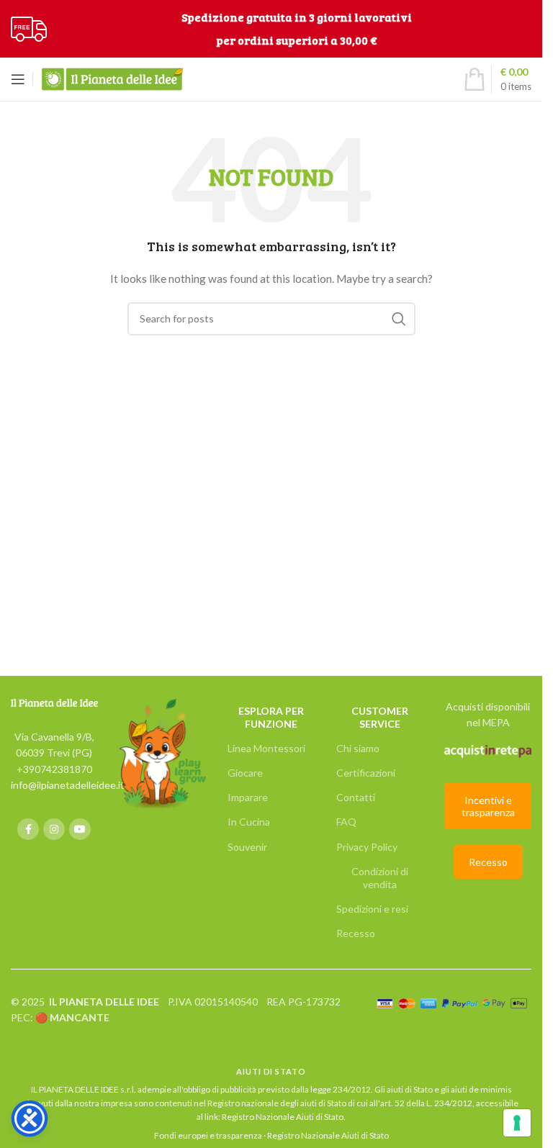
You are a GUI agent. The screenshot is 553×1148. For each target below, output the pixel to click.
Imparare (248, 797)
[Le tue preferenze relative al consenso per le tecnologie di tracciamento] (517, 1122)
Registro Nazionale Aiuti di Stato (282, 1116)
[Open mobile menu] (18, 79)
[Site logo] (29, 28)
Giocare (245, 773)
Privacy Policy (366, 847)
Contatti (355, 797)
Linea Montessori (266, 748)
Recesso (355, 933)
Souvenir (247, 847)
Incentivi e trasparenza (488, 806)
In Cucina (249, 821)
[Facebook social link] (28, 829)
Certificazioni (365, 773)
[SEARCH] (398, 318)
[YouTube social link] (80, 829)
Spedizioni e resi (372, 909)
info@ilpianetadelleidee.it (68, 785)
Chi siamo (357, 748)
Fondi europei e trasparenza (208, 1135)
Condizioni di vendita (379, 877)
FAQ (346, 821)
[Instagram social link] (54, 829)
